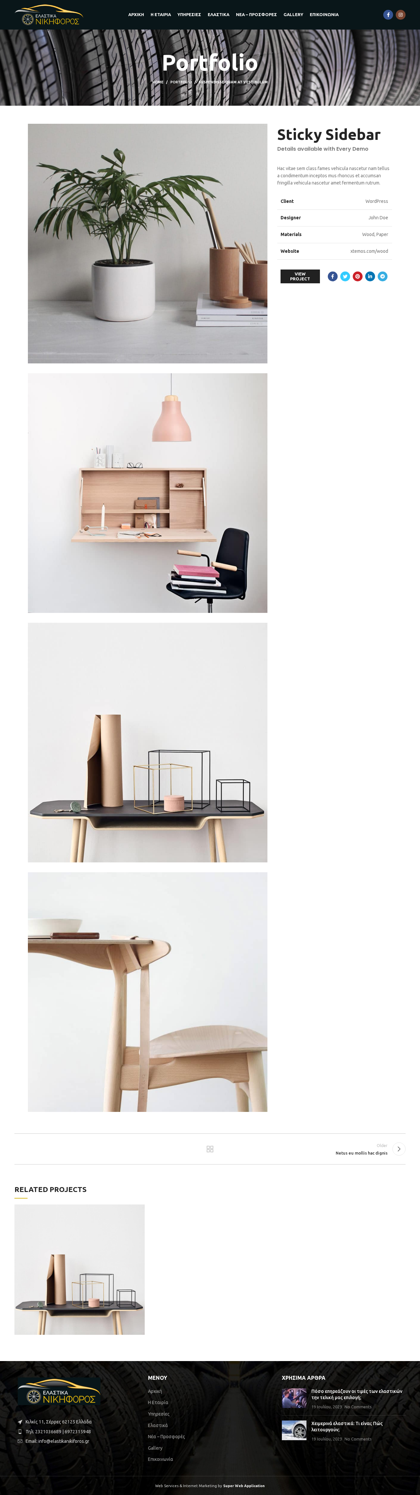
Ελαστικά (158, 1425)
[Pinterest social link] (358, 276)
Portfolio (181, 82)
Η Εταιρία (158, 1402)
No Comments (358, 1406)
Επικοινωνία (160, 1459)
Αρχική (155, 1391)
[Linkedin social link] (370, 276)
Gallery (155, 1448)
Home (157, 82)
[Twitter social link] (345, 276)
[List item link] (76, 1431)
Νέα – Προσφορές (166, 1436)
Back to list (210, 1149)
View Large (140, 1209)
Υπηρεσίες (159, 1414)
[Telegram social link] (383, 276)
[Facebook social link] (388, 15)
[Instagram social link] (401, 15)
